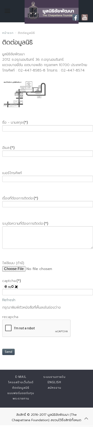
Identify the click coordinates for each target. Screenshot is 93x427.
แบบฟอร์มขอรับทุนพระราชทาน (20, 396)
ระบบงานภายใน (54, 377)
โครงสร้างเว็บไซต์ (20, 382)
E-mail (20, 377)
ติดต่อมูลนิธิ (20, 387)
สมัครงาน (54, 387)
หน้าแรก (8, 33)
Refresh (8, 300)
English (54, 382)
